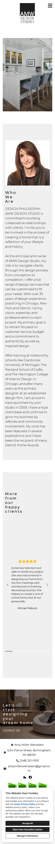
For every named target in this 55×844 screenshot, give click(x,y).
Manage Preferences (27, 836)
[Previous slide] (7, 584)
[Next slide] (47, 584)
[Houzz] (24, 777)
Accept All (27, 823)
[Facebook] (30, 777)
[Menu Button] (50, 5)
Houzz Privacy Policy (24, 804)
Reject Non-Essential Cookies (27, 829)
